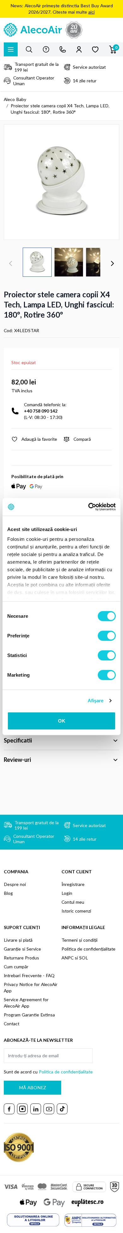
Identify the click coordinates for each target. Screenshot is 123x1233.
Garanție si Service (22, 949)
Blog (8, 893)
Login (67, 893)
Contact (11, 1023)
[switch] (107, 635)
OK (61, 720)
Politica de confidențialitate (88, 949)
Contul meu (73, 902)
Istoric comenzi (76, 911)
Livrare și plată (18, 940)
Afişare (96, 700)
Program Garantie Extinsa (29, 1014)
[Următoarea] (112, 263)
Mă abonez (32, 1087)
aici (91, 12)
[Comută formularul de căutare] (29, 49)
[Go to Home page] (61, 30)
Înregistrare (73, 884)
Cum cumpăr (16, 966)
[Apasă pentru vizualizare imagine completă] (61, 182)
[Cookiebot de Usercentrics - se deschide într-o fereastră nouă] (88, 507)
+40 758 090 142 (40, 411)
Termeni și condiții (79, 940)
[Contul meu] (79, 49)
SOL (83, 957)
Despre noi (15, 884)
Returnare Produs (21, 957)
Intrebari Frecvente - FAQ (29, 975)
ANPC (67, 957)
